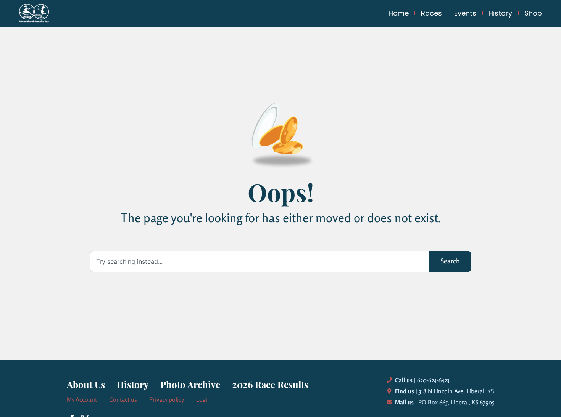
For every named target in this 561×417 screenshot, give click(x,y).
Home (399, 13)
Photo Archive (190, 384)
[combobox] (259, 261)
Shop (533, 13)
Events (465, 13)
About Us (86, 384)
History (500, 13)
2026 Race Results (270, 384)
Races (431, 13)
